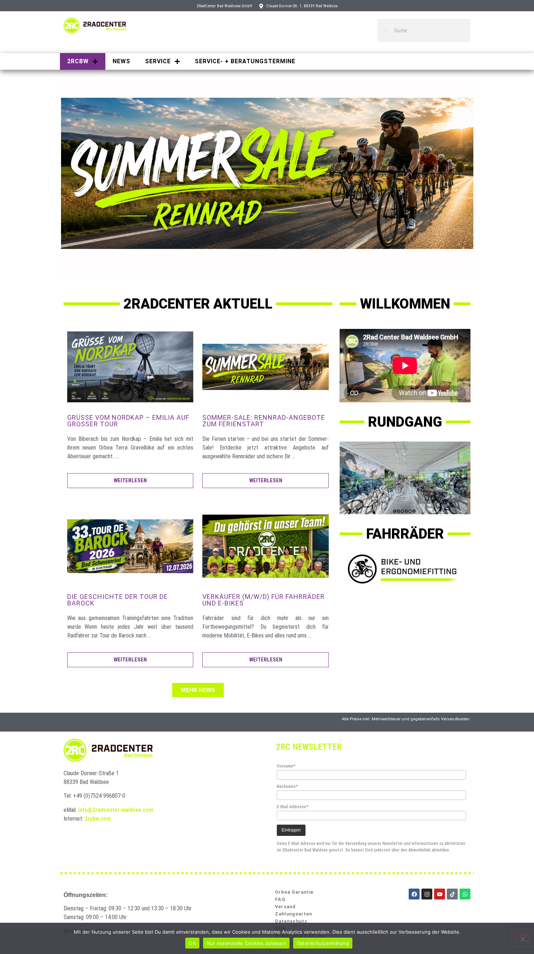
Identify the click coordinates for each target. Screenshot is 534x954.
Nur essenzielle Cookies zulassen (246, 943)
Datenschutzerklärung (323, 943)
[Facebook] (414, 894)
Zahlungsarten (293, 914)
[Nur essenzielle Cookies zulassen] (522, 938)
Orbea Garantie (294, 892)
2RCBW (78, 61)
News (121, 61)
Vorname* (286, 766)
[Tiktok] (452, 894)
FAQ (280, 899)
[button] (198, 690)
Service (158, 61)
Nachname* (287, 786)
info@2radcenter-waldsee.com (115, 809)
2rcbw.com (98, 818)
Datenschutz (291, 921)
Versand (285, 906)
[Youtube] (439, 894)
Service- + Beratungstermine (245, 61)
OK (192, 943)
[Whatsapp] (465, 894)
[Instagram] (426, 894)
